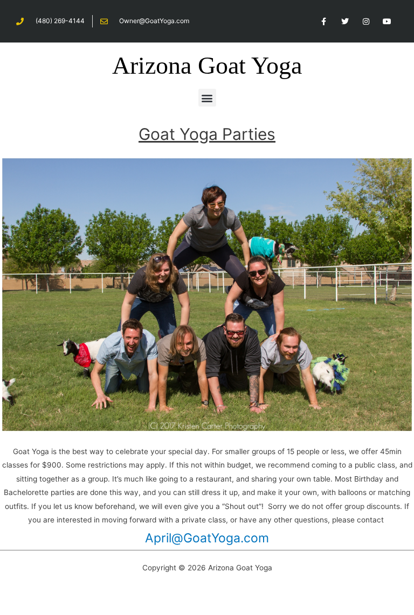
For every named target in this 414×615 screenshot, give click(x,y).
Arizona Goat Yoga (207, 65)
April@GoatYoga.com (207, 538)
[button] (207, 98)
